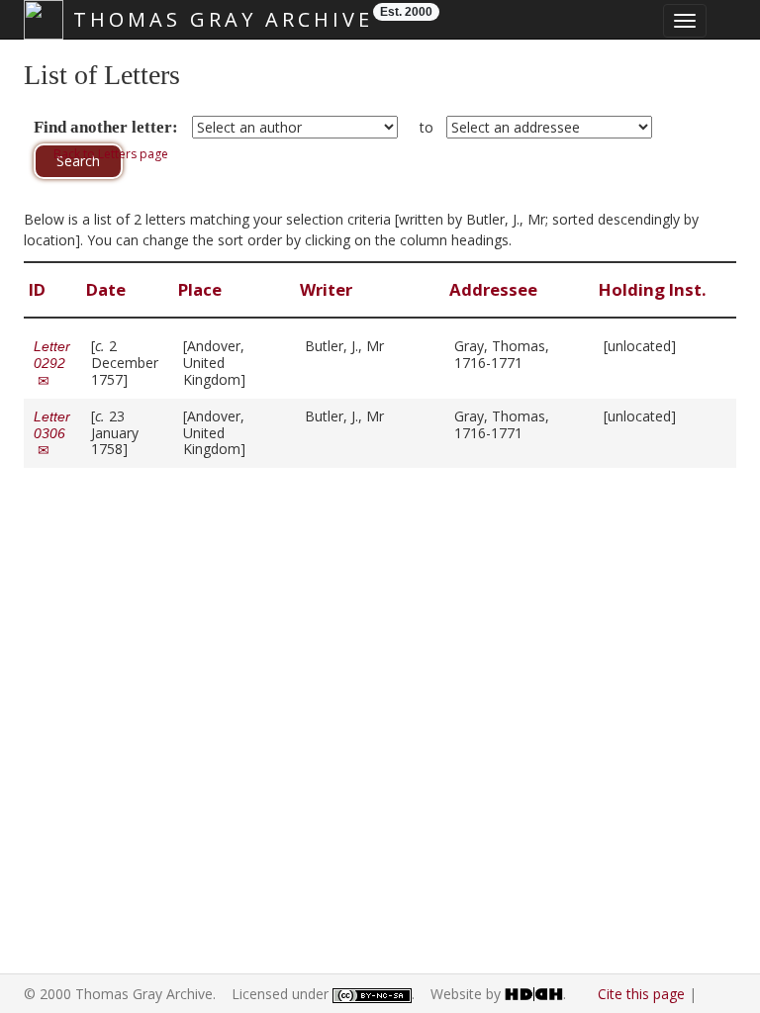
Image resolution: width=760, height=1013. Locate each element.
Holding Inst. (655, 289)
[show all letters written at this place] (254, 379)
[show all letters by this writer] (393, 345)
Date (108, 289)
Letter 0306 (52, 433)
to (426, 127)
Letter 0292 (52, 363)
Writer (328, 289)
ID (39, 289)
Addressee (495, 289)
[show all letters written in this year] (137, 379)
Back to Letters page (110, 153)
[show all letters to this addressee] (531, 362)
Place (202, 289)
